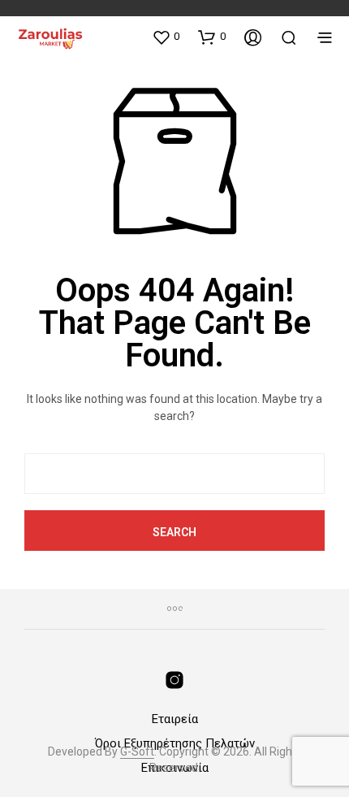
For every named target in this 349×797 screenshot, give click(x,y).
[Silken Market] (174, 680)
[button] (165, 36)
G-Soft (137, 752)
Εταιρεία (175, 719)
